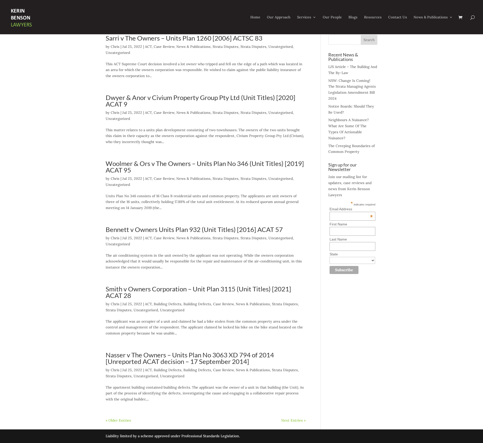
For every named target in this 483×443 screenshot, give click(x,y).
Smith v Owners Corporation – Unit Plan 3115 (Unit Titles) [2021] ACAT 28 (198, 292)
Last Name (338, 239)
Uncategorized (118, 52)
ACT (148, 46)
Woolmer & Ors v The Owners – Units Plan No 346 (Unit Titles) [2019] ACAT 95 (205, 166)
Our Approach (279, 17)
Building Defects (167, 304)
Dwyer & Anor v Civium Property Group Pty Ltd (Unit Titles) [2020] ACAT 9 (200, 100)
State (334, 254)
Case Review (164, 46)
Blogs (352, 17)
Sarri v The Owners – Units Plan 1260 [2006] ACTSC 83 (184, 38)
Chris (115, 46)
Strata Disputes (225, 46)
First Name (338, 224)
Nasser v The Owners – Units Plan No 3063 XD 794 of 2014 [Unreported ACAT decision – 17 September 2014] (190, 358)
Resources (373, 17)
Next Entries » (293, 420)
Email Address (351, 209)
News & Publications (431, 17)
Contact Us (397, 17)
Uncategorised (280, 46)
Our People (332, 17)
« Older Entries (118, 420)
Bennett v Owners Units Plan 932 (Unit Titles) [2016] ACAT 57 (194, 229)
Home (255, 17)
